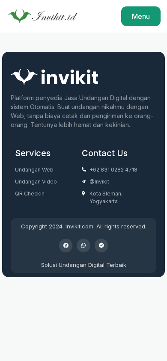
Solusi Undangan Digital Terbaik (83, 264)
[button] (66, 245)
